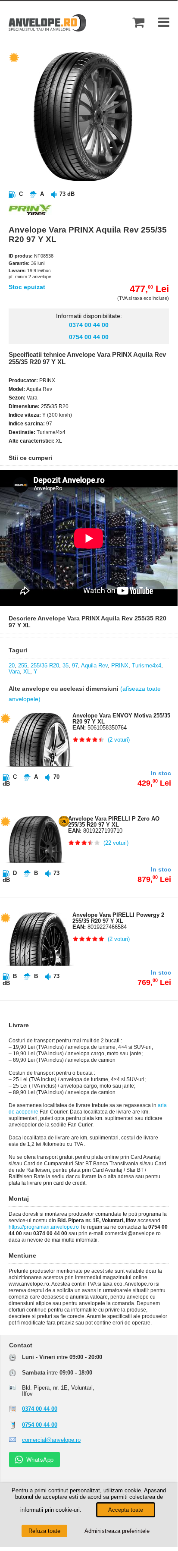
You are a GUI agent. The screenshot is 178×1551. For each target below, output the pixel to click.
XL (26, 671)
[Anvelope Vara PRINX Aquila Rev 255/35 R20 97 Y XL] (96, 179)
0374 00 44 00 (89, 324)
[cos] (138, 22)
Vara (14, 671)
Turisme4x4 (146, 665)
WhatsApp (40, 1459)
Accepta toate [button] (125, 1510)
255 (22, 665)
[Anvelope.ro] (47, 29)
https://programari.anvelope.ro (44, 1227)
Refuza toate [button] (44, 1531)
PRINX (119, 665)
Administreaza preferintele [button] (117, 1531)
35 (65, 665)
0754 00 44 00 (89, 336)
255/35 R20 (45, 665)
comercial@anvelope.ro (51, 1440)
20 (12, 665)
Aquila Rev (94, 665)
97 (75, 665)
